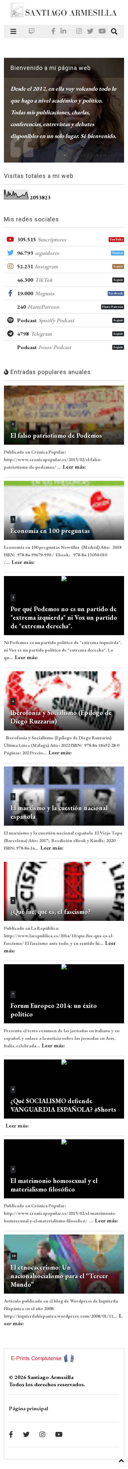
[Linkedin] (63, 31)
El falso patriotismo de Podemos (56, 435)
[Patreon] (43, 31)
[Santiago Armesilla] (64, 16)
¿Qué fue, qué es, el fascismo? (51, 911)
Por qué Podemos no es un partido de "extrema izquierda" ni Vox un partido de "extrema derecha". (64, 617)
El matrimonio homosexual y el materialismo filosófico (54, 1184)
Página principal (28, 1408)
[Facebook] (53, 31)
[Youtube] (102, 31)
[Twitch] (32, 31)
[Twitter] (90, 31)
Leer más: (74, 466)
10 (13, 1256)
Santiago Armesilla (96, 155)
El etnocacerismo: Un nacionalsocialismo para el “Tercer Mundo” (59, 1276)
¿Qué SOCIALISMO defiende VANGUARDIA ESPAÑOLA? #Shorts (63, 1105)
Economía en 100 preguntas (50, 530)
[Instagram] (79, 31)
